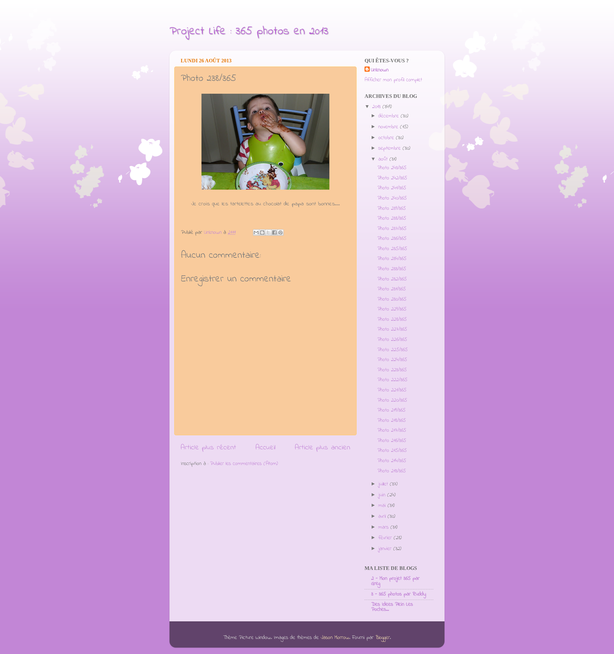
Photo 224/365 (392, 360)
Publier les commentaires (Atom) (244, 464)
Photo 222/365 (392, 380)
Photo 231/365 (391, 289)
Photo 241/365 (391, 188)
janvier (385, 549)
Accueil (266, 447)
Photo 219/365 (391, 410)
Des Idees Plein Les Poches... (392, 607)
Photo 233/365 (391, 269)
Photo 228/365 (392, 319)
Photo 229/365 (391, 309)
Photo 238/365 (391, 218)
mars (384, 527)
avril (383, 516)
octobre (387, 138)
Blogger (382, 638)
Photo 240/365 (392, 198)
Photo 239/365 (391, 208)
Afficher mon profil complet (393, 80)
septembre (390, 148)
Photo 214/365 (391, 461)
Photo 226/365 (392, 339)
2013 (377, 107)
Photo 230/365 (391, 299)
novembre (389, 127)
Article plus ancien (322, 447)
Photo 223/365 (392, 370)
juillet (384, 484)
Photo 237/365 (391, 228)
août (384, 159)
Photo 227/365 (392, 329)
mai (383, 505)
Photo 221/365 (391, 390)
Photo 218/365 (391, 420)
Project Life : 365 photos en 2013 (248, 31)
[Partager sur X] (268, 232)
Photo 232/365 (392, 279)
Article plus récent (208, 447)
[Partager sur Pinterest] (280, 232)
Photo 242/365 (392, 178)
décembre (389, 116)
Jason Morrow (335, 638)
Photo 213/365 (391, 471)
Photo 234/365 (391, 259)
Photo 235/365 (392, 249)
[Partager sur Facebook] (274, 232)
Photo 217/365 (391, 430)
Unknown (380, 70)
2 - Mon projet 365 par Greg (395, 581)
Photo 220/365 (392, 400)
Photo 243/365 (391, 168)
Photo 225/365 (392, 350)
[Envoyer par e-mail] (256, 232)
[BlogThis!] (262, 232)
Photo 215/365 (392, 450)
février (386, 538)
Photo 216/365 (391, 441)
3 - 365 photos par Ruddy (398, 594)
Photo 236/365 (391, 238)
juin (382, 495)
